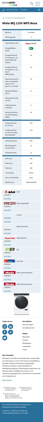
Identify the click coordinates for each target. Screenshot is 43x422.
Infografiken (26, 346)
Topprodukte (24, 9)
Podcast (25, 340)
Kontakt (25, 413)
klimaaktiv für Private (12, 9)
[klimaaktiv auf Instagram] (4, 326)
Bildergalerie (26, 343)
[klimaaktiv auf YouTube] (4, 337)
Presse (24, 350)
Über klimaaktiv (27, 325)
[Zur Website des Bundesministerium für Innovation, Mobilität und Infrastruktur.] (9, 388)
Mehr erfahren (7, 380)
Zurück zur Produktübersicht (15, 18)
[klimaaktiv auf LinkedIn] (10, 326)
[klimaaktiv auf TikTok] (10, 332)
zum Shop (7, 198)
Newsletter (26, 337)
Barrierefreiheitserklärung (12, 413)
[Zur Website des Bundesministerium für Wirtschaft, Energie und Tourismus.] (25, 388)
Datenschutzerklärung (19, 411)
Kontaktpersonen (28, 328)
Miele (31, 178)
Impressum (6, 411)
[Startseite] (9, 3)
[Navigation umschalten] (38, 4)
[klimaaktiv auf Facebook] (4, 332)
